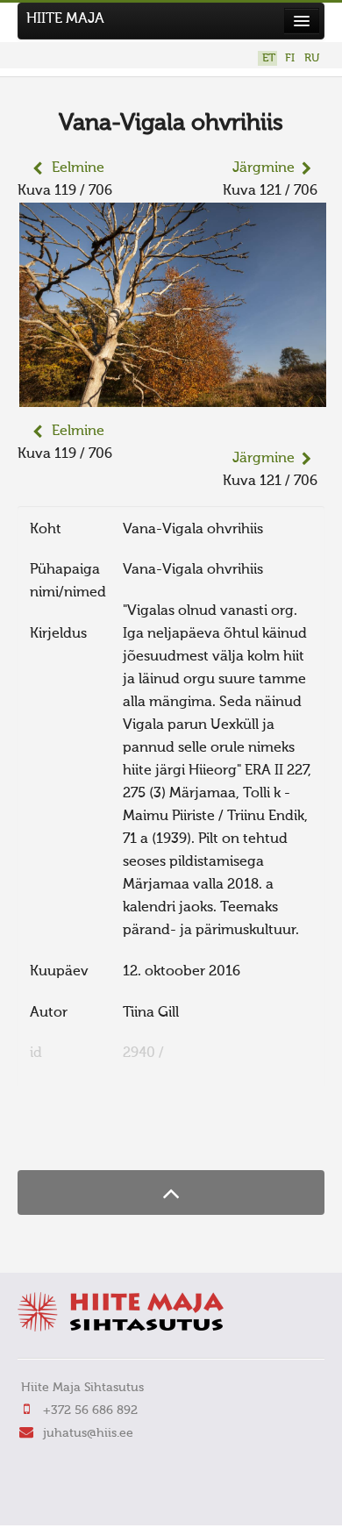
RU (311, 58)
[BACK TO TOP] (171, 1192)
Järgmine (263, 168)
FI (290, 58)
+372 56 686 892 (90, 1410)
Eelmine (78, 168)
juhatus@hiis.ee (88, 1433)
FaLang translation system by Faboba (79, 1135)
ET (268, 58)
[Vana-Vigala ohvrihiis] (173, 395)
